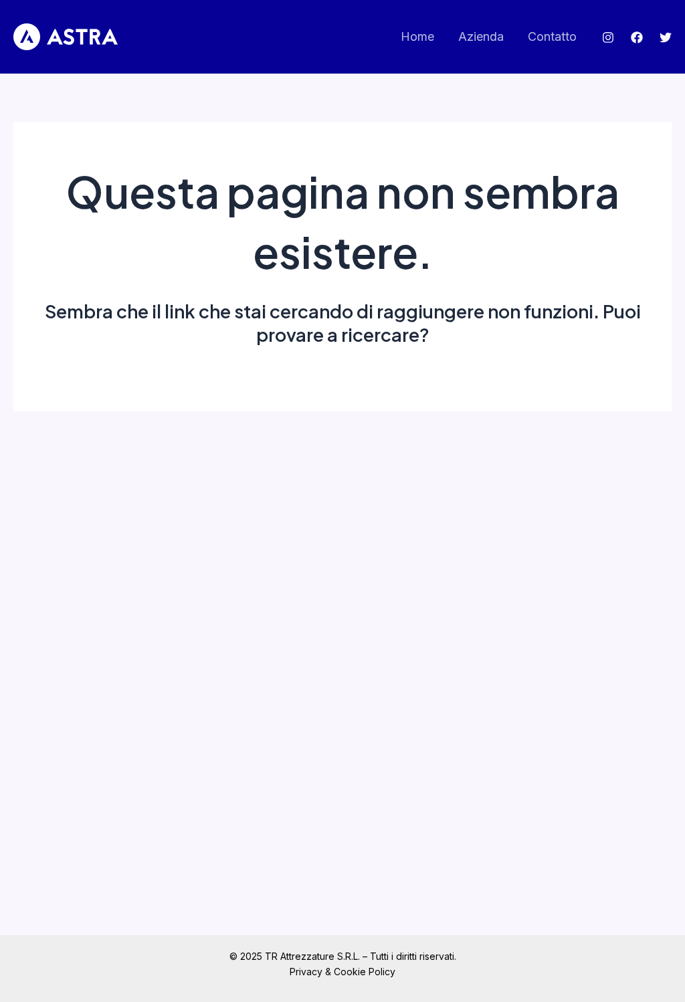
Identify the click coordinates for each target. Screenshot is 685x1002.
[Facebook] (637, 37)
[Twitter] (666, 37)
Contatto (552, 36)
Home (417, 36)
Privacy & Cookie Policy (342, 971)
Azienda (481, 36)
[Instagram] (608, 37)
